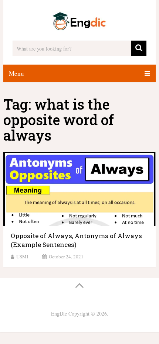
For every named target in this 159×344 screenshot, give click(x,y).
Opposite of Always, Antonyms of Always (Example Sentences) (76, 240)
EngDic (59, 313)
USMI (22, 256)
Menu (16, 73)
